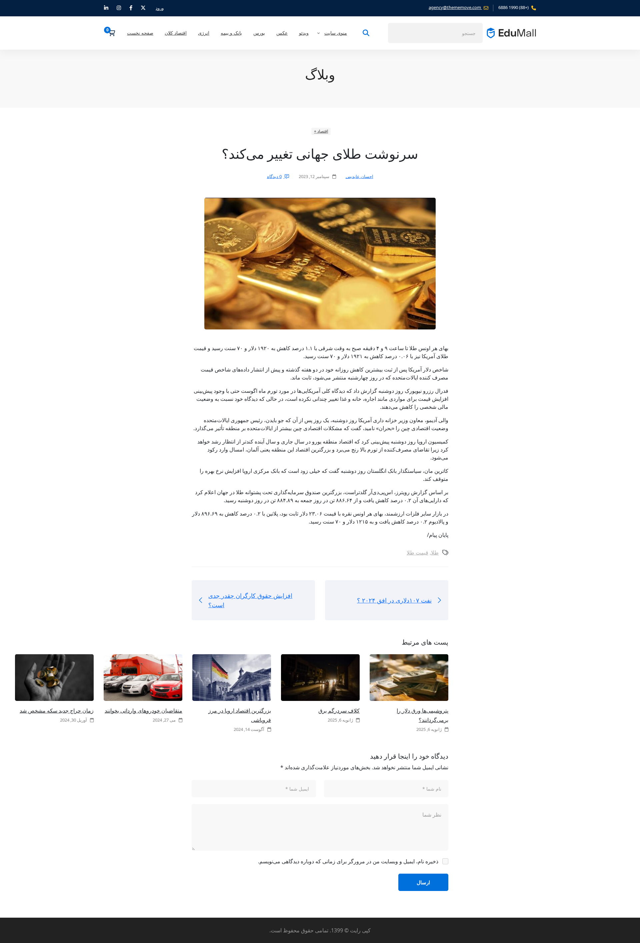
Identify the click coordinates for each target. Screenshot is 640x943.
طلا (435, 552)
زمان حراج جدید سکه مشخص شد (57, 710)
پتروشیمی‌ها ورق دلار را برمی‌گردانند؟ (422, 715)
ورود (160, 8)
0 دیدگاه (274, 176)
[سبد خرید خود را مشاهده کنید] (109, 33)
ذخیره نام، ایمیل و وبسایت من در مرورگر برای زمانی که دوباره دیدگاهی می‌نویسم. (348, 861)
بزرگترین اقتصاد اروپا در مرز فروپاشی (239, 715)
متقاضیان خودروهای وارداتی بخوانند (143, 710)
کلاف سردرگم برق (339, 710)
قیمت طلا (417, 552)
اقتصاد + (321, 131)
